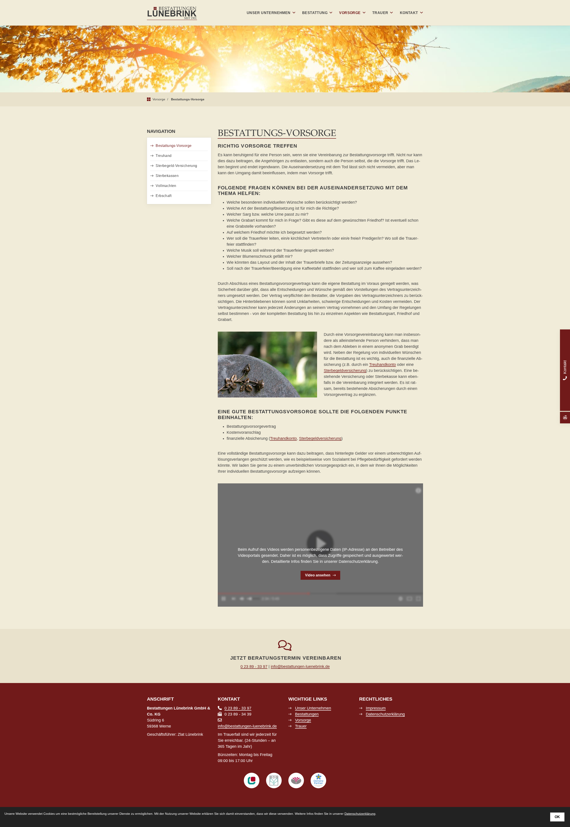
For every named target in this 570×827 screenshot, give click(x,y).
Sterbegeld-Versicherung (176, 166)
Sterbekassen (167, 176)
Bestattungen (307, 714)
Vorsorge (349, 13)
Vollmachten (166, 186)
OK (557, 817)
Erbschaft (163, 196)
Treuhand (163, 156)
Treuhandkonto (382, 364)
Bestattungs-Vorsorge (187, 99)
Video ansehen (317, 575)
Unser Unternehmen (269, 13)
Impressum (376, 708)
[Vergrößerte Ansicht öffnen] (267, 365)
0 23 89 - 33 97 (253, 666)
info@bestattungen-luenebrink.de (300, 666)
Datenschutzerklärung (385, 714)
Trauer (380, 13)
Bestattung (315, 13)
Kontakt (409, 13)
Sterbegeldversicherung (345, 370)
